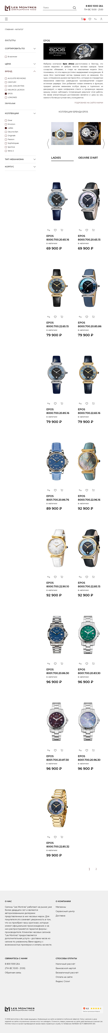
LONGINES (12, 97)
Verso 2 (11, 151)
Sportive (11, 147)
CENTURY (12, 82)
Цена (8, 64)
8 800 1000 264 (94, 6)
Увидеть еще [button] (10, 103)
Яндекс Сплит (63, 981)
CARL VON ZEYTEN (16, 86)
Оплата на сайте (64, 977)
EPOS (10, 93)
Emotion (11, 124)
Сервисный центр (65, 911)
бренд (8, 71)
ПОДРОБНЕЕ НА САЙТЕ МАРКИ (89, 103)
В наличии (12, 57)
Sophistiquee (13, 143)
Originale (11, 136)
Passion (11, 139)
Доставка (60, 915)
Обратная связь (13, 972)
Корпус (9, 166)
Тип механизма (14, 159)
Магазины (61, 907)
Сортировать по (15, 48)
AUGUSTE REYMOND (17, 78)
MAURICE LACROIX (16, 90)
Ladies (10, 128)
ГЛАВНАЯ (9, 29)
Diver (10, 120)
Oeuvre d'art (13, 132)
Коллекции (12, 113)
